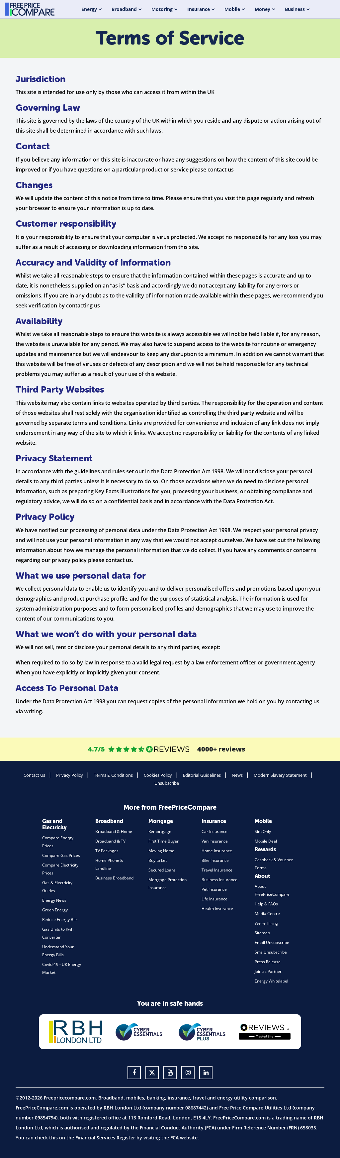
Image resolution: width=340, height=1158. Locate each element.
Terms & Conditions (113, 775)
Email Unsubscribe (272, 942)
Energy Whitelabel (271, 981)
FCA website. (184, 1137)
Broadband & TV (110, 841)
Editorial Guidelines (202, 775)
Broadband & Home (113, 831)
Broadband (124, 9)
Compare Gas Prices (61, 855)
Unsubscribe (166, 783)
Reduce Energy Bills (60, 919)
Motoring (162, 9)
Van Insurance (215, 841)
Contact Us (34, 775)
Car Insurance (214, 831)
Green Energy (55, 910)
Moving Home (161, 851)
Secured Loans (162, 870)
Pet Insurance (214, 889)
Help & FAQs (266, 904)
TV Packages (107, 851)
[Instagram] (188, 1072)
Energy (89, 9)
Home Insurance (217, 851)
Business (295, 9)
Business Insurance (219, 879)
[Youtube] (170, 1072)
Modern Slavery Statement (280, 775)
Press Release (268, 962)
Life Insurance (214, 899)
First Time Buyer (163, 841)
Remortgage (159, 831)
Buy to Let (157, 860)
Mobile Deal (266, 841)
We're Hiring (266, 923)
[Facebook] (134, 1072)
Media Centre (267, 913)
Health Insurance (217, 908)
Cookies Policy (158, 775)
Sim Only (263, 831)
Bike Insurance (215, 860)
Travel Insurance (217, 870)
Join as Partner (268, 971)
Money (262, 9)
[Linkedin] (205, 1072)
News (237, 775)
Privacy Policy (69, 775)
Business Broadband (114, 878)
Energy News (54, 900)
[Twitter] (152, 1072)
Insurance (198, 9)
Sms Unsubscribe (271, 952)
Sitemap (262, 933)
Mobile (232, 9)
